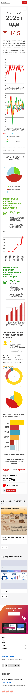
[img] (17, 171)
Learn (3, 645)
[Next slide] (6, 547)
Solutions (4, 643)
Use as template (11, 490)
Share (6, 469)
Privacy (9, 682)
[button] (7, 133)
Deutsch (7, 659)
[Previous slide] (2, 547)
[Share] (4, 490)
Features (4, 640)
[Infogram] (5, 3)
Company (4, 648)
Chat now (11, 656)
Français (20, 659)
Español (16, 659)
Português (12, 659)
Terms (3, 682)
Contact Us (5, 656)
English (3, 659)
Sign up (24, 2)
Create (3, 637)
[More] (24, 8)
